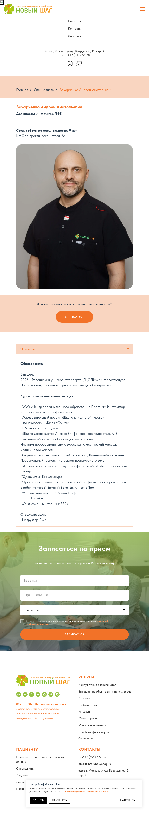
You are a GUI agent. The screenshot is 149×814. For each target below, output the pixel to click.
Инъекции (84, 711)
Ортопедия (86, 738)
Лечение (84, 698)
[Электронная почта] (38, 694)
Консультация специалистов (97, 685)
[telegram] (50, 694)
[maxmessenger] (44, 694)
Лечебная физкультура (93, 732)
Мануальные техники (92, 725)
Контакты (74, 28)
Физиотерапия (88, 718)
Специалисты (44, 90)
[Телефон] (31, 694)
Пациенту (74, 21)
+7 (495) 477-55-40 (77, 55)
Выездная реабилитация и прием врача (105, 691)
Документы (23, 782)
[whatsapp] (57, 694)
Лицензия (74, 36)
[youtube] (18, 694)
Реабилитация (87, 705)
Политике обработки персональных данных (86, 791)
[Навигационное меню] (142, 9)
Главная (22, 90)
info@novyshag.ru (99, 764)
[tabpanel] (74, 440)
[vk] (25, 694)
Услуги (86, 677)
